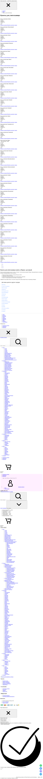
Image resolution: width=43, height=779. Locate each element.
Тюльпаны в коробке (10, 570)
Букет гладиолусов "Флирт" (5, 51)
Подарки (4, 675)
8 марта (6, 444)
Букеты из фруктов (8, 366)
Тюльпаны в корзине (10, 577)
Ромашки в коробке (10, 568)
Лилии (6, 385)
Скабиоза (6, 400)
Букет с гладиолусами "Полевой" (6, 99)
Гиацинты (6, 380)
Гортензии (6, 379)
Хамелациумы (7, 427)
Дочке (4, 317)
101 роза (6, 352)
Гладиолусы (7, 381)
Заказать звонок (5, 702)
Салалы (6, 415)
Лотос (6, 410)
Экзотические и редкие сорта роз (10, 359)
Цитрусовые (9, 585)
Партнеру (4, 318)
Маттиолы (6, 399)
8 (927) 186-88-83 (3, 508)
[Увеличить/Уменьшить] (2, 768)
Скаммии (6, 638)
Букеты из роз (5, 680)
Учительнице (7, 454)
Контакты (4, 476)
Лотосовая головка (8, 429)
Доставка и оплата (6, 474)
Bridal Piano (9, 552)
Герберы (6, 378)
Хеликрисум (7, 411)
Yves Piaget (9, 555)
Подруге (4, 315)
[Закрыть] (8, 713)
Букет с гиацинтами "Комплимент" (6, 215)
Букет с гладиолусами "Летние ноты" (7, 83)
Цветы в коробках (8, 364)
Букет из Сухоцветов (8, 370)
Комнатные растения (8, 368)
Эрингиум (6, 408)
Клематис (6, 406)
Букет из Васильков (8, 433)
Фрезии (6, 397)
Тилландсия (7, 430)
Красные (6, 439)
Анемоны (6, 373)
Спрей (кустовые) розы (9, 358)
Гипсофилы (7, 639)
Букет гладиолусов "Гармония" (6, 107)
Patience (8, 546)
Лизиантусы (7, 398)
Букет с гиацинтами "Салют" (5, 231)
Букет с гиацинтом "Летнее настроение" (7, 166)
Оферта (4, 690)
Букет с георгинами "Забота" (5, 35)
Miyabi (8, 557)
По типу (4, 563)
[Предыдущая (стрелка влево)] (0, 769)
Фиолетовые (7, 654)
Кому (3, 11)
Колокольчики (7, 384)
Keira (8, 544)
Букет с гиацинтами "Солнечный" (6, 223)
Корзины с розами (8, 355)
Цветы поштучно (8, 369)
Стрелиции (7, 422)
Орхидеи (6, 607)
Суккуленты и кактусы (11, 583)
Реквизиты (4, 475)
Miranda (8, 545)
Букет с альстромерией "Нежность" (6, 43)
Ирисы (6, 382)
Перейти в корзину (3, 25)
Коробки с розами (8, 538)
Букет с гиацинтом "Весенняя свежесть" (7, 158)
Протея (6, 409)
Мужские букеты (8, 367)
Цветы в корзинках (6, 682)
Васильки (6, 375)
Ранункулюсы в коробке (11, 567)
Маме (4, 320)
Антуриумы (7, 421)
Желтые (6, 436)
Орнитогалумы (7, 426)
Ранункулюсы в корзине (11, 574)
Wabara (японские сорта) (11, 556)
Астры (6, 374)
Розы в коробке (7, 354)
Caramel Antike (9, 554)
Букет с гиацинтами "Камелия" (6, 183)
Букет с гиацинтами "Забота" (5, 18)
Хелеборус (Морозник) (9, 404)
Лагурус (6, 407)
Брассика (6, 423)
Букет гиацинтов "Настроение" (6, 247)
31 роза (6, 350)
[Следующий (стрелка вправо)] (1, 769)
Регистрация (4, 337)
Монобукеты (7, 361)
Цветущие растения (10, 586)
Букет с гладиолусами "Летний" (6, 91)
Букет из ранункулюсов (9, 395)
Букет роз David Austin (11, 561)
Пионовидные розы (8, 353)
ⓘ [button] (13, 700)
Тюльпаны (6, 391)
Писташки (6, 413)
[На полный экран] (1, 768)
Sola (7, 558)
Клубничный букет (10, 579)
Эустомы (6, 394)
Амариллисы (7, 401)
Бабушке (6, 453)
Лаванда (6, 386)
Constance (8, 547)
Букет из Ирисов (8, 432)
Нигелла (6, 428)
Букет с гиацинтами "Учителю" (6, 239)
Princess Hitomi (9, 559)
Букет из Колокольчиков (9, 431)
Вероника (6, 622)
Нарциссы (6, 608)
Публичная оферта (6, 695)
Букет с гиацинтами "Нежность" (6, 207)
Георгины (6, 377)
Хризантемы (7, 392)
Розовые (6, 437)
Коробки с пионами (10, 571)
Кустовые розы (7, 425)
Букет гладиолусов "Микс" (5, 140)
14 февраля (7, 445)
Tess (7, 548)
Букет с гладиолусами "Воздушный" (6, 67)
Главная (4, 10)
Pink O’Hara (9, 549)
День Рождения (7, 441)
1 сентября (6, 443)
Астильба (6, 623)
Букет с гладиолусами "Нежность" (6, 75)
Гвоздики (6, 376)
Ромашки (6, 390)
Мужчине (4, 316)
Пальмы (8, 584)
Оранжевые (7, 655)
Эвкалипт (6, 412)
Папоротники (7, 418)
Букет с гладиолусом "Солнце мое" (6, 132)
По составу (4, 590)
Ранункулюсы (7, 396)
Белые (6, 438)
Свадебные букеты (8, 363)
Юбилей (6, 442)
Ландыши (6, 387)
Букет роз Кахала (10, 587)
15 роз (6, 348)
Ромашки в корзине (10, 575)
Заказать (2, 29)
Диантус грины (7, 420)
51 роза (6, 351)
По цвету (4, 653)
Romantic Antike (9, 553)
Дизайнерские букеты (8, 362)
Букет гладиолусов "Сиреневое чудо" (7, 124)
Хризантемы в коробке (11, 569)
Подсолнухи (7, 389)
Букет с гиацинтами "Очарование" (6, 199)
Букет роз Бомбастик (10, 562)
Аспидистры (7, 416)
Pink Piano (8, 551)
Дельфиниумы (7, 402)
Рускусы (6, 414)
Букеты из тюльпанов (7, 683)
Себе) (4, 314)
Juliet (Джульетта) (10, 543)
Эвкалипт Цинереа (8, 417)
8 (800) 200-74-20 (3, 490)
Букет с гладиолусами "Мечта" (5, 59)
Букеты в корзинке (8, 365)
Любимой (4, 319)
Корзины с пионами (10, 573)
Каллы (6, 383)
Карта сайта (5, 691)
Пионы (6, 393)
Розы (3, 529)
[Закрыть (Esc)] (0, 768)
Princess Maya (9, 560)
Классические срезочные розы (10, 357)
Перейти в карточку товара (12, 25)
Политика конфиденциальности (8, 696)
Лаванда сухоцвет (8, 405)
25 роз (6, 349)
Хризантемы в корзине (11, 576)
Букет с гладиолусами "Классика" (6, 150)
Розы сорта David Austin (11, 542)
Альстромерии (7, 592)
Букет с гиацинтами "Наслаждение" (6, 191)
